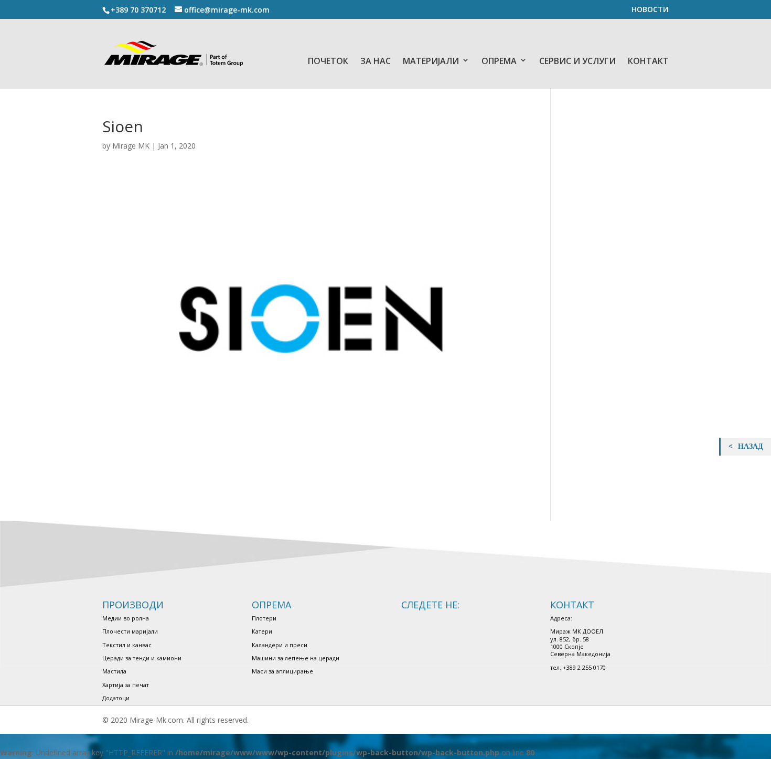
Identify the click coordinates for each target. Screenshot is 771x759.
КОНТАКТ (648, 61)
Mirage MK (130, 146)
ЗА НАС (375, 61)
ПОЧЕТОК (328, 61)
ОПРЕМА (499, 61)
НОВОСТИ (650, 10)
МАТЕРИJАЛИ (431, 61)
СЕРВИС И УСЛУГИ (577, 61)
